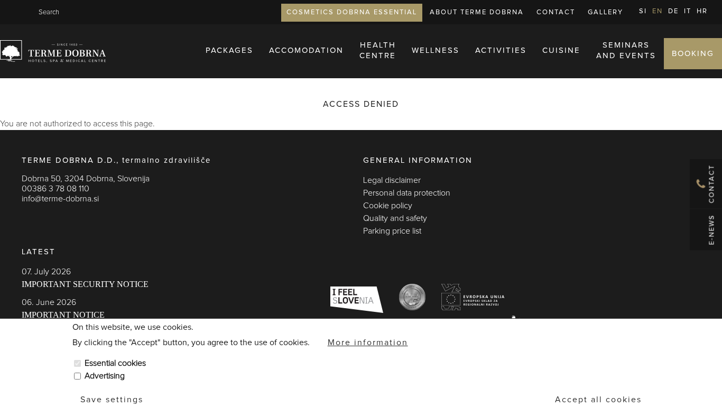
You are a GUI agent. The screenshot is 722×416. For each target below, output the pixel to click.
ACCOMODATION (306, 50)
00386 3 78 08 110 (55, 188)
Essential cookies (115, 363)
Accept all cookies (598, 399)
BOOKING (693, 54)
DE (673, 11)
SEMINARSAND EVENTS (626, 50)
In (48, 220)
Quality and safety (395, 218)
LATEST (38, 252)
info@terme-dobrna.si (60, 199)
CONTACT (555, 12)
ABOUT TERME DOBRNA (477, 12)
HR (702, 11)
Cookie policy (387, 205)
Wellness (435, 50)
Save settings (111, 399)
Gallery (605, 12)
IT (687, 11)
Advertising (105, 376)
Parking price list (392, 231)
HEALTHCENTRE (377, 50)
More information (368, 342)
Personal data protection (406, 193)
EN (657, 11)
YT (69, 220)
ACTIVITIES (500, 50)
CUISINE (561, 50)
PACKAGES (229, 50)
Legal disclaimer (392, 180)
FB (27, 220)
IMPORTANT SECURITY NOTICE (85, 284)
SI (643, 11)
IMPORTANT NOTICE (63, 314)
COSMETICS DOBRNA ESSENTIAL (351, 12)
